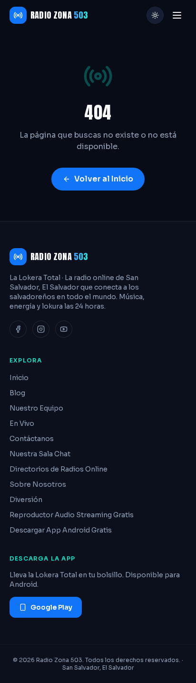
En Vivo (22, 423)
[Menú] (176, 15)
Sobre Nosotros (38, 484)
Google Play (51, 607)
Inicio (19, 377)
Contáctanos (32, 438)
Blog (17, 393)
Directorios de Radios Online (59, 469)
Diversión (26, 499)
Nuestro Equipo (36, 408)
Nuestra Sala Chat (40, 454)
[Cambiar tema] (155, 15)
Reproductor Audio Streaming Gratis (72, 515)
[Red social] (18, 329)
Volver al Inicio (103, 179)
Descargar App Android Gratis (61, 530)
